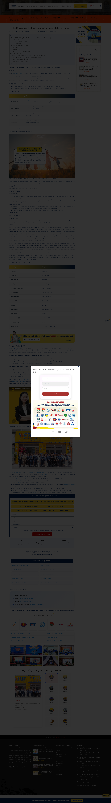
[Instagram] (53, 432)
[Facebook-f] (46, 432)
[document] (55, 401)
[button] (78, 367)
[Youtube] (59, 432)
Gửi (55, 394)
